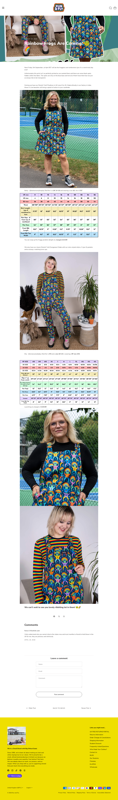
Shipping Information (97, 741)
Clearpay (93, 761)
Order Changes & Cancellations (100, 738)
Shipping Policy (81, 793)
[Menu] (3, 8)
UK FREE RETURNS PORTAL (99, 732)
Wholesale (93, 767)
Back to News (59, 708)
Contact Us (93, 752)
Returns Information (96, 735)
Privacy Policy (62, 793)
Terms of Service (91, 793)
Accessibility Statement (104, 793)
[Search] (110, 8)
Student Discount (95, 744)
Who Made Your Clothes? (98, 749)
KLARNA (93, 764)
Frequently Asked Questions (99, 746)
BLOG (92, 755)
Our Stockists (94, 758)
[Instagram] (12, 770)
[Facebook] (8, 770)
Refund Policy (71, 793)
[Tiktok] (16, 770)
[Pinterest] (20, 770)
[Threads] (24, 770)
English (29, 787)
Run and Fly (15, 793)
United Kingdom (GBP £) (14, 787)
